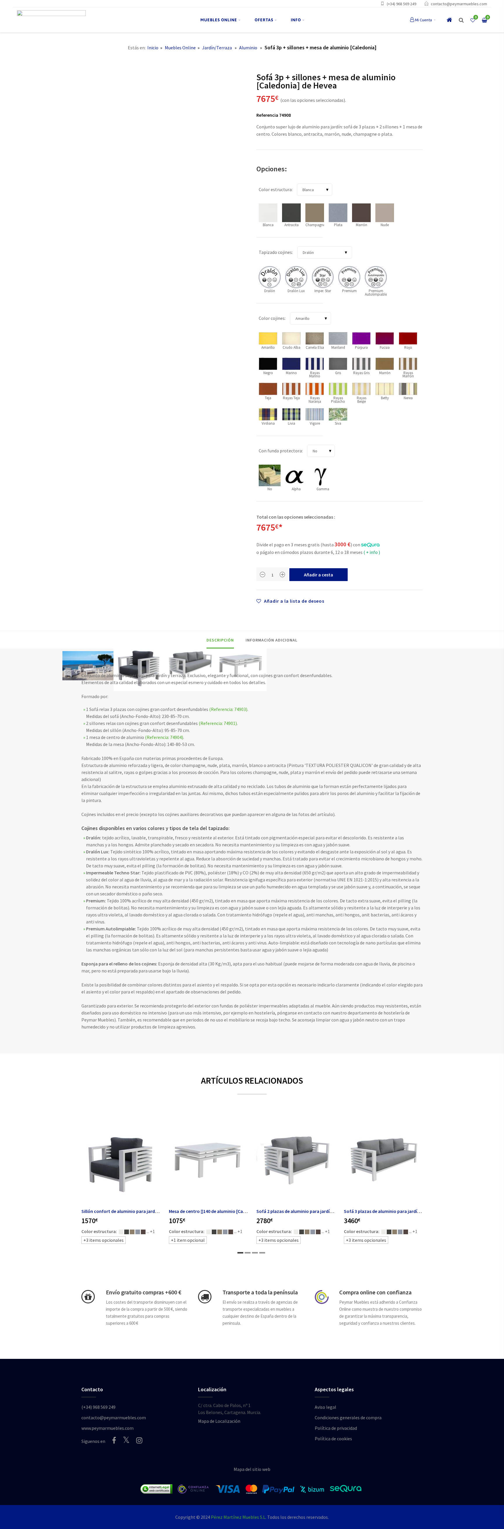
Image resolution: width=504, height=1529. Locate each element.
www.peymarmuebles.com (107, 1428)
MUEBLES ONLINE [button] (218, 20)
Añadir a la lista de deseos (293, 601)
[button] (461, 20)
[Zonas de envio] (205, 1297)
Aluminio (248, 47)
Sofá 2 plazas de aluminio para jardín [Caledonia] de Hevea (316, 1211)
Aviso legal (325, 1407)
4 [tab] (262, 1252)
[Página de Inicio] (51, 20)
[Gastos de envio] (88, 1297)
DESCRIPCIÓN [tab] (220, 640)
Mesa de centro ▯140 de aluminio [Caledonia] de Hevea (224, 1211)
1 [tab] (240, 1252)
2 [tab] (248, 1252)
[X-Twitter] (126, 1439)
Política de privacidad (336, 1428)
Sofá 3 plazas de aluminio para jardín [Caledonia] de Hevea (403, 1211)
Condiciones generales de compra (348, 1417)
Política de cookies (333, 1438)
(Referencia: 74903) (228, 709)
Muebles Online (180, 47)
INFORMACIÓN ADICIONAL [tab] (272, 640)
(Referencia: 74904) (164, 737)
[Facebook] (114, 1440)
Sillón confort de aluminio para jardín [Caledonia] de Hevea (141, 1211)
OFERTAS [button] (264, 20)
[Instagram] (139, 1440)
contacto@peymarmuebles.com (459, 3)
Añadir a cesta (318, 575)
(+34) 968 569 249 (401, 3)
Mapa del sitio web (252, 1469)
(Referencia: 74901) (218, 723)
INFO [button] (296, 20)
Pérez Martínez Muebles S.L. (238, 1517)
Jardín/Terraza (217, 47)
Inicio (152, 47)
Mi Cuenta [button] (423, 19)
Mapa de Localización (219, 1421)
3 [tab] (255, 1252)
